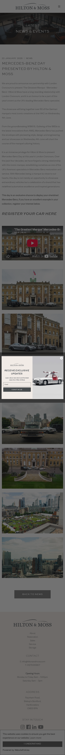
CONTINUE (17, 389)
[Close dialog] (61, 358)
